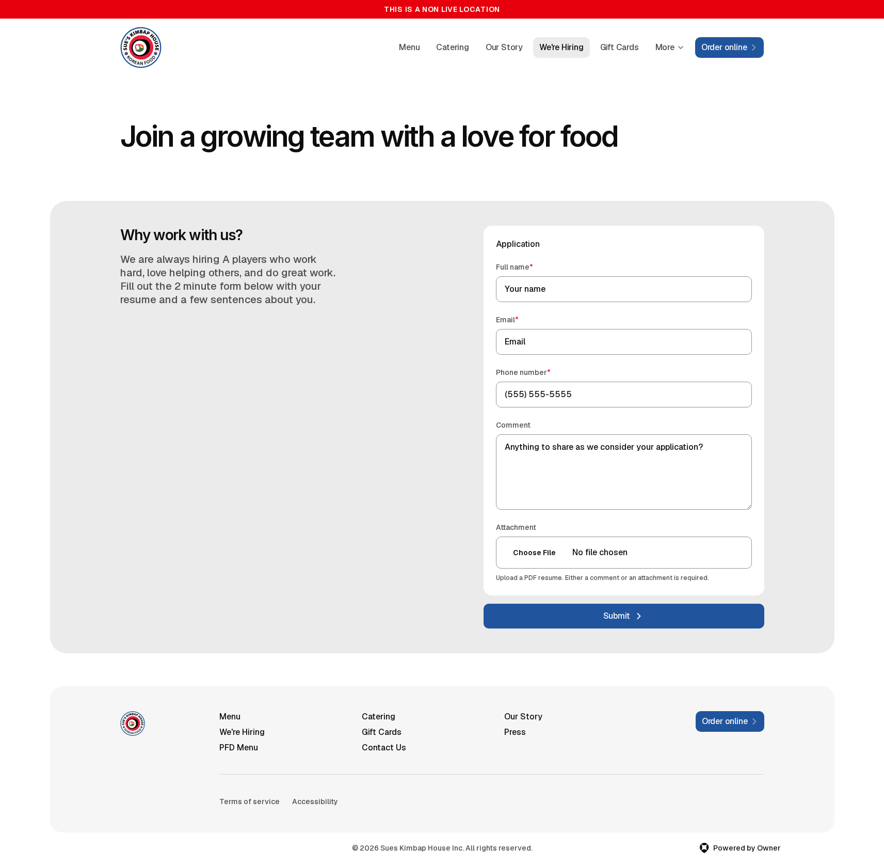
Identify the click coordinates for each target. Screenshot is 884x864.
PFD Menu (238, 747)
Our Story (504, 47)
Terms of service (249, 801)
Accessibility (315, 801)
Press (515, 732)
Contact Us (384, 747)
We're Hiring (561, 47)
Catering (452, 47)
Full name (529, 267)
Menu (409, 47)
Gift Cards (619, 47)
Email (522, 319)
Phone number (538, 372)
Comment (513, 425)
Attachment (516, 527)
